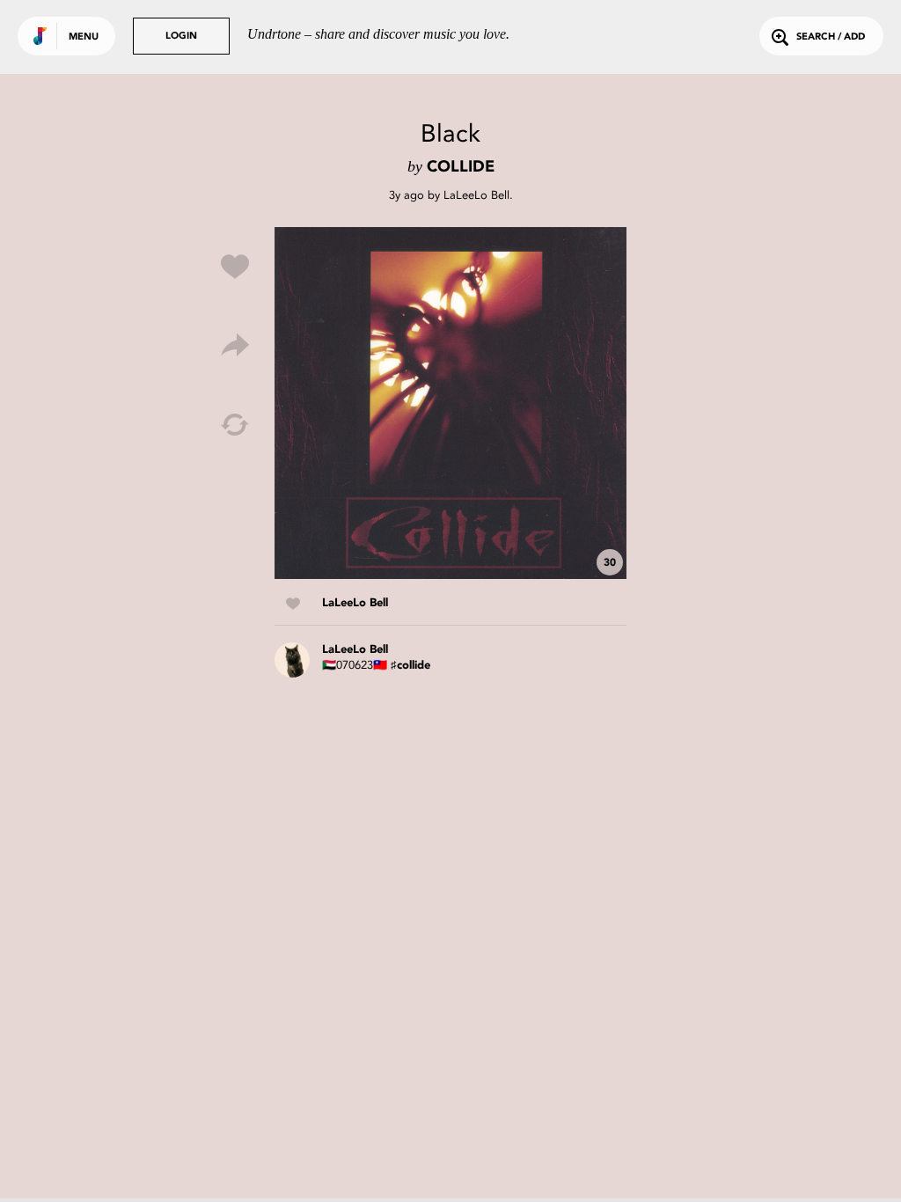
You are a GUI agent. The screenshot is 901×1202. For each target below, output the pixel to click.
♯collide (410, 665)
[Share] (235, 345)
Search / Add (830, 37)
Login (181, 36)
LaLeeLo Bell (476, 195)
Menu (84, 37)
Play (450, 403)
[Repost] (235, 425)
